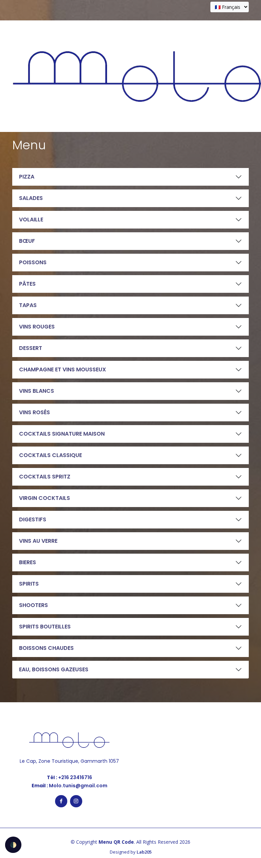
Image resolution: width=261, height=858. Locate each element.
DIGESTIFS (32, 519)
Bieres (27, 562)
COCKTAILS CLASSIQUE (50, 455)
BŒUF (27, 241)
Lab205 (144, 852)
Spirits (29, 584)
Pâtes (27, 284)
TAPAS (28, 305)
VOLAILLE (31, 219)
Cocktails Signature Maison (62, 434)
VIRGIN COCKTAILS (44, 498)
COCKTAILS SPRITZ (44, 477)
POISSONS (33, 262)
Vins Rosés (34, 412)
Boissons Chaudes (46, 648)
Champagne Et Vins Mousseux (62, 369)
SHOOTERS (33, 605)
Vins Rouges (37, 327)
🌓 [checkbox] (13, 844)
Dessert (30, 348)
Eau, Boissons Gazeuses (53, 669)
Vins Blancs (36, 391)
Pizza (26, 177)
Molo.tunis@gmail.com (77, 785)
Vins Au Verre (38, 541)
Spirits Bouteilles (45, 626)
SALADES (31, 198)
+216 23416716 (74, 777)
